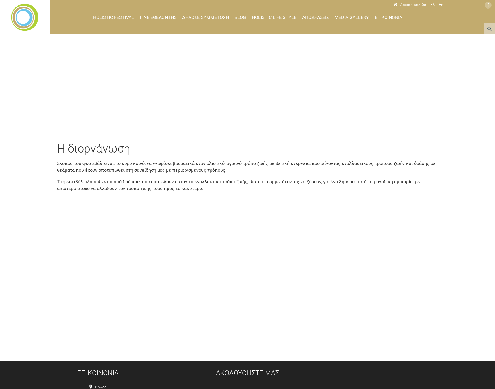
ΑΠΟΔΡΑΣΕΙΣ (315, 17)
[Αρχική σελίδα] (410, 4)
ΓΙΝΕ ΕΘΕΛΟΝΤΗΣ (158, 17)
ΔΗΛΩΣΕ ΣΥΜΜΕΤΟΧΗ (205, 17)
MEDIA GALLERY (352, 17)
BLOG (240, 17)
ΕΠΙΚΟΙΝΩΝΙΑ (388, 17)
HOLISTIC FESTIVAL (113, 17)
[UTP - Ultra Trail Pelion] (25, 17)
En (441, 4)
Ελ (432, 4)
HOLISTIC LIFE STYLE (274, 17)
